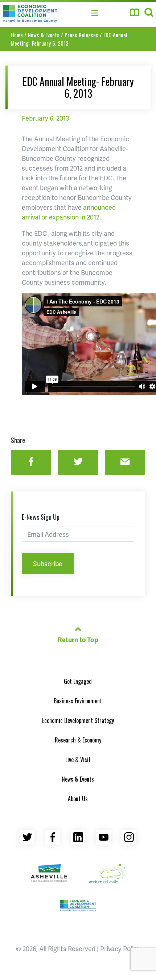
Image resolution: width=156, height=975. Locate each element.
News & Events (43, 35)
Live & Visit (78, 759)
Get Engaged (78, 681)
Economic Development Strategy (78, 720)
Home (17, 35)
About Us (78, 798)
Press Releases (81, 35)
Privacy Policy (120, 948)
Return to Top (78, 639)
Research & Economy (78, 740)
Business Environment (78, 700)
